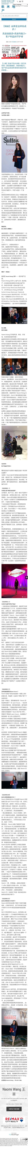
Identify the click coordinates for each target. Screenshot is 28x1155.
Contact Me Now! (14, 1109)
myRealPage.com (14, 1135)
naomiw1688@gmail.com (18, 1127)
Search (14, 19)
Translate (25, 6)
